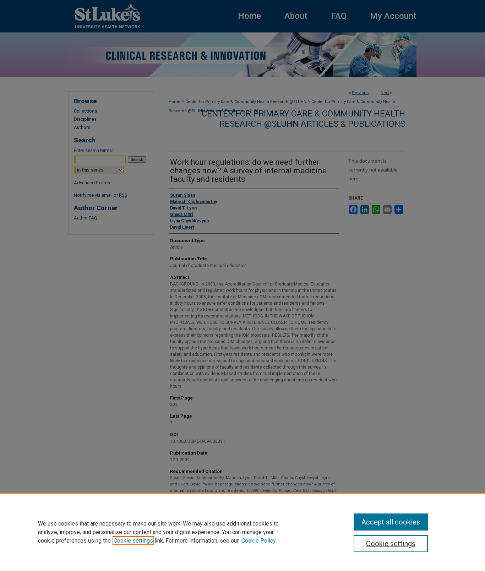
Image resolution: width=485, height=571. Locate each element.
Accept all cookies (390, 522)
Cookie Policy (258, 540)
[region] (242, 532)
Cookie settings (133, 540)
